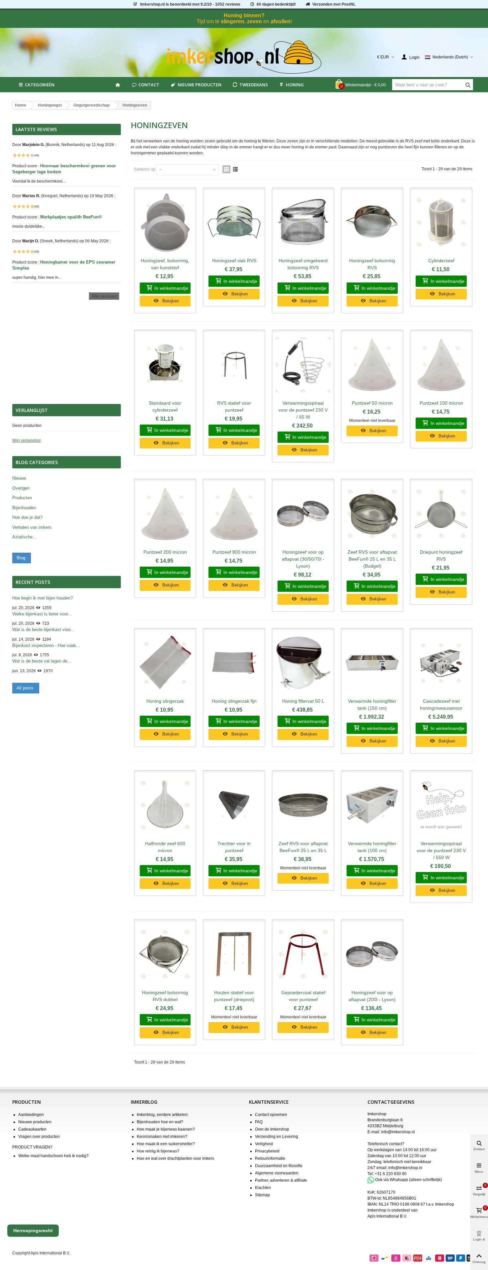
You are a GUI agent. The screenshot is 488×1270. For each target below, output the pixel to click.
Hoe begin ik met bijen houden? (42, 597)
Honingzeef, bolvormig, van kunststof (165, 264)
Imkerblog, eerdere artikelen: (163, 1114)
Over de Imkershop (272, 1129)
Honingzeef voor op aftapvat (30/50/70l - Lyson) (303, 559)
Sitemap (262, 1195)
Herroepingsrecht (33, 1230)
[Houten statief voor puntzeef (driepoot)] (234, 954)
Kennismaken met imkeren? (162, 1136)
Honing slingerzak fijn (234, 701)
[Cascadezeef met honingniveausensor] (441, 663)
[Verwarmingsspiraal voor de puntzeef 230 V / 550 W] (441, 805)
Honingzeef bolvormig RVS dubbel (165, 996)
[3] (23, 155)
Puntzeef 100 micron (441, 403)
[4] (28, 155)
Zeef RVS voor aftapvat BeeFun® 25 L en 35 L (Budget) (372, 559)
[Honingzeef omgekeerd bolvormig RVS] (303, 222)
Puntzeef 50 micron (372, 403)
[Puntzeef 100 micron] (441, 364)
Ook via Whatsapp (391, 1179)
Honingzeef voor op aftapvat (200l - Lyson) (372, 996)
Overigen (21, 488)
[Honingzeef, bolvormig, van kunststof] (165, 222)
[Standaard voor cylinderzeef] (165, 364)
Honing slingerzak (165, 701)
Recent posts (33, 582)
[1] (15, 155)
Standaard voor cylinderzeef (165, 406)
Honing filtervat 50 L (303, 701)
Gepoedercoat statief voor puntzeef (303, 996)
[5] (32, 155)
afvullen (280, 21)
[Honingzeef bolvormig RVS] (372, 222)
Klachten (263, 1187)
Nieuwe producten (199, 85)
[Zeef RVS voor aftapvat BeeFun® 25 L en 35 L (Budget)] (372, 513)
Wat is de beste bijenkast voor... (43, 629)
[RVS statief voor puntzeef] (234, 364)
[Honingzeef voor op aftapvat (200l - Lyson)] (372, 954)
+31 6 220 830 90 (391, 1173)
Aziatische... (24, 536)
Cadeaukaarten (32, 1129)
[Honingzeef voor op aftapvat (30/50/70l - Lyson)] (303, 513)
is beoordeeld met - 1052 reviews (190, 4)
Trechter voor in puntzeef (234, 847)
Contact (148, 85)
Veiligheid (264, 1144)
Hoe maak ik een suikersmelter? (166, 1144)
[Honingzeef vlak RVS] (234, 222)
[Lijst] (235, 169)
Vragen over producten (39, 1136)
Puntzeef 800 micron (234, 552)
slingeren (232, 21)
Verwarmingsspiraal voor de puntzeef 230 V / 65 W (303, 410)
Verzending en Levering (276, 1136)
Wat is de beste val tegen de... (41, 661)
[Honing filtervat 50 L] (303, 663)
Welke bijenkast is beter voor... (42, 613)
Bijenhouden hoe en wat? (160, 1122)
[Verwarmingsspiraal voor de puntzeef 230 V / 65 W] (303, 364)
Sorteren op (144, 169)
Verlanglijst (32, 410)
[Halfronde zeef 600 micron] (165, 805)
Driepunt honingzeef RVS (441, 555)
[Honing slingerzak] (165, 663)
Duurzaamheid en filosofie (278, 1165)
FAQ (259, 1122)
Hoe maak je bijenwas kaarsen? (166, 1129)
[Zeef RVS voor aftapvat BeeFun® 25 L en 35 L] (303, 805)
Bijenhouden (24, 507)
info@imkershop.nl (398, 1132)
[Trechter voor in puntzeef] (234, 805)
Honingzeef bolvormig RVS (372, 264)
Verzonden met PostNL (334, 4)
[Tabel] (226, 169)
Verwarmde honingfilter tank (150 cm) (372, 704)
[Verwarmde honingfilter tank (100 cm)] (372, 805)
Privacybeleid (267, 1151)
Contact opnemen (271, 1114)
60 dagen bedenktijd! (276, 4)
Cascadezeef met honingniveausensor (441, 704)
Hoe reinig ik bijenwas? (158, 1151)
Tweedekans (253, 85)
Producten (22, 497)
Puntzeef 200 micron (165, 552)
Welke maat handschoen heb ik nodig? (53, 1155)
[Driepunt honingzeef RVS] (441, 513)
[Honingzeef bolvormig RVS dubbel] (165, 954)
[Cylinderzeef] (441, 222)
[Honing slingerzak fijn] (234, 663)
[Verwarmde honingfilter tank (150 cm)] (372, 663)
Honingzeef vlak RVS (234, 260)
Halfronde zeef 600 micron (165, 847)
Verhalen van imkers (31, 527)
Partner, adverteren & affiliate (281, 1180)
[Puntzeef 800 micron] (234, 513)
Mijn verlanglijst (26, 440)
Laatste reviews (36, 129)
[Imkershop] (244, 57)
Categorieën (39, 85)
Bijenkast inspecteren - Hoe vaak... (46, 645)
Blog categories (37, 462)
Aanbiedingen (31, 1114)
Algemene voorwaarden (276, 1173)
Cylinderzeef (441, 260)
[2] (19, 155)
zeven (254, 21)
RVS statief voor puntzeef (234, 406)
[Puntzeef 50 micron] (372, 364)
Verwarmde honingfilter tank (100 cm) (372, 847)
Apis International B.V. (387, 1216)
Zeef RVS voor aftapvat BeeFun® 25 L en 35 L (303, 847)
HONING (295, 85)
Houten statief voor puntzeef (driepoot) (234, 996)
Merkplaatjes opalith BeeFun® (71, 216)
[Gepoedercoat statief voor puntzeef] (303, 954)
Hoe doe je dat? (27, 517)
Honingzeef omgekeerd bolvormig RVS (303, 264)
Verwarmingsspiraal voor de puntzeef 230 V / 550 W (441, 850)
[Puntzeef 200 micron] (165, 513)
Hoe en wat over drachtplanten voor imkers (175, 1158)
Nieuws (19, 478)
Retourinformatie (270, 1158)
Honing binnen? (244, 15)
